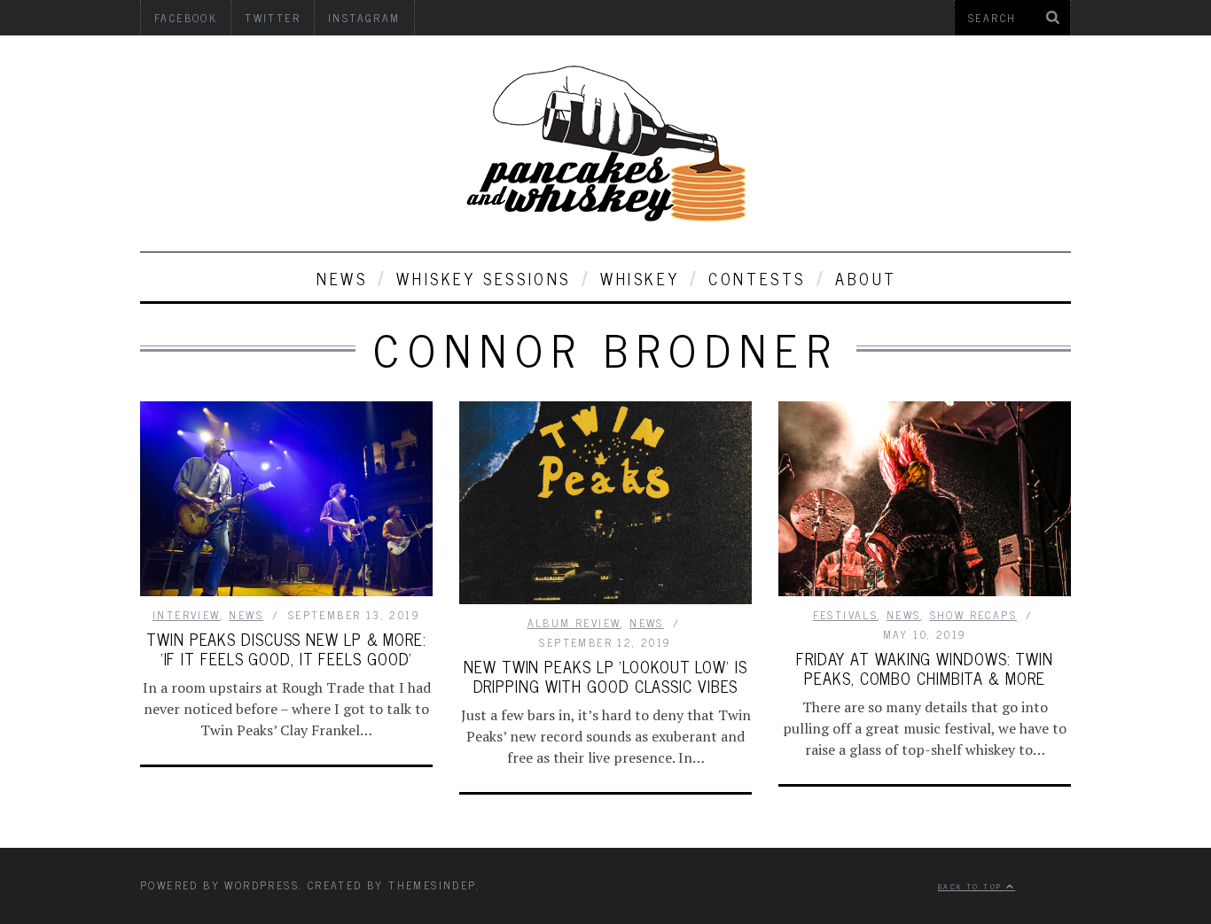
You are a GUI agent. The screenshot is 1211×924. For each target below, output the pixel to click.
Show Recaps (973, 615)
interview (186, 615)
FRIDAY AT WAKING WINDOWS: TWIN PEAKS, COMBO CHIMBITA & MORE (924, 668)
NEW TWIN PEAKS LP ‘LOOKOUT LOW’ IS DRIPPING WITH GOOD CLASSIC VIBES (605, 676)
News (341, 278)
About (866, 278)
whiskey (639, 278)
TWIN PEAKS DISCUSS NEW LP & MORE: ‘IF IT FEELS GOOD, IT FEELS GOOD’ (286, 648)
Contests (757, 278)
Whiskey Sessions (483, 278)
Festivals (846, 615)
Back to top (972, 886)
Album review (574, 623)
